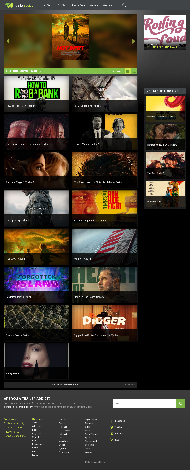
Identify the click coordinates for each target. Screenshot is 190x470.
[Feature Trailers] (128, 73)
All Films (48, 5)
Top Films (62, 5)
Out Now (94, 5)
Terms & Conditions (15, 435)
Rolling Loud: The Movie (161, 47)
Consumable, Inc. (98, 462)
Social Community (14, 423)
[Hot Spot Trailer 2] (70, 41)
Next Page (130, 385)
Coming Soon (78, 5)
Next (124, 41)
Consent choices (13, 427)
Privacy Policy (11, 431)
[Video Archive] (134, 73)
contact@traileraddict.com (18, 406)
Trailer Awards (12, 419)
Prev (17, 41)
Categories (108, 5)
